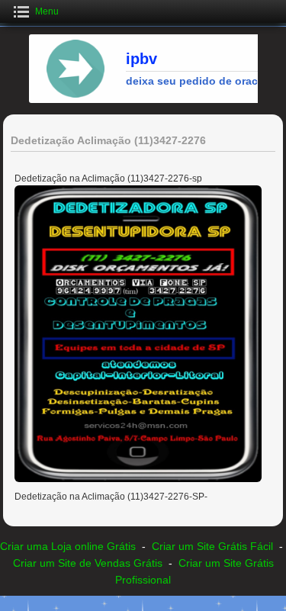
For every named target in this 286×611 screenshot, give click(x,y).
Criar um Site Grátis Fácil (212, 546)
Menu (47, 11)
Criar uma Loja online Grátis (68, 546)
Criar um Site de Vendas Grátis (87, 563)
